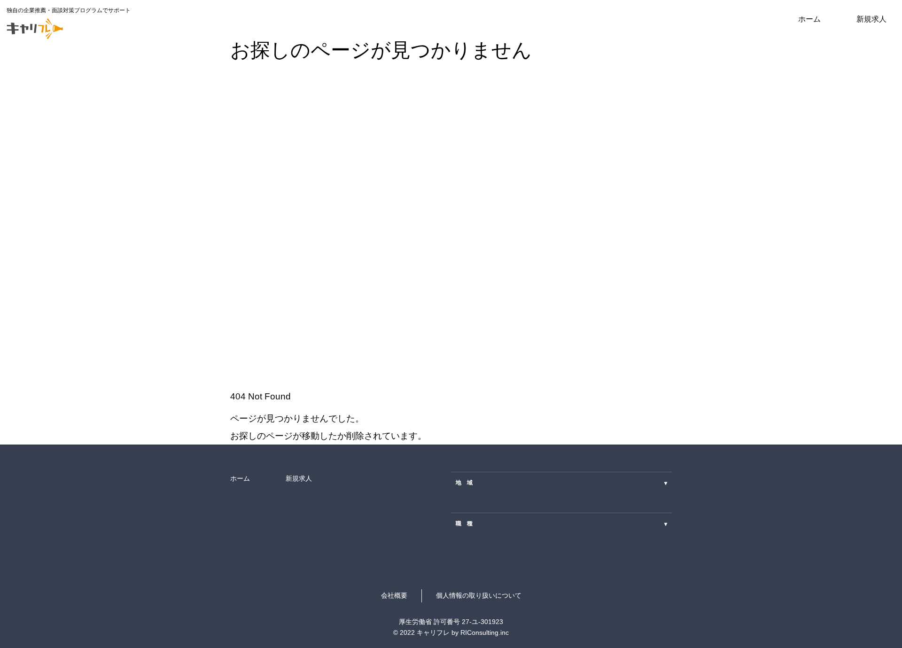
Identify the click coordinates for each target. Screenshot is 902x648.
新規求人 (871, 19)
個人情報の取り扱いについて (478, 595)
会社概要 (394, 595)
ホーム (809, 19)
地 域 (561, 482)
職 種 (561, 523)
